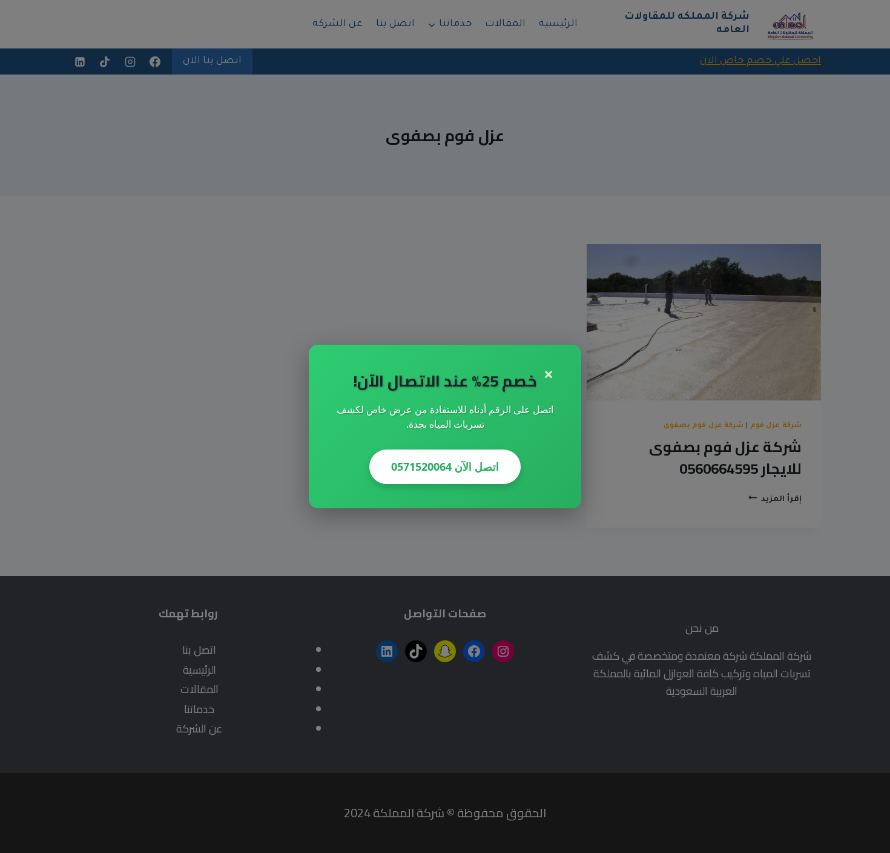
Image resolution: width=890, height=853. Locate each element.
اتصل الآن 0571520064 (445, 466)
